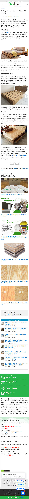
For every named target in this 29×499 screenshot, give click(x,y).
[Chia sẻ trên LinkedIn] (18, 163)
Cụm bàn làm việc (13, 406)
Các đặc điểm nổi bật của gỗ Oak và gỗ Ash (12, 194)
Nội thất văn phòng (13, 413)
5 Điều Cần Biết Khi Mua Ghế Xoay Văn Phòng (15, 335)
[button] (2, 4)
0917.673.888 (17, 426)
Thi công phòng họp (12, 409)
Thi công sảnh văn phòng (14, 411)
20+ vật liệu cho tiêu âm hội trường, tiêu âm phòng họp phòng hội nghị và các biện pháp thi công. (14, 238)
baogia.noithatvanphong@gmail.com (13, 432)
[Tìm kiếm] (27, 4)
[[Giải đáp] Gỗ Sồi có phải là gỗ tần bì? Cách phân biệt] (14, 293)
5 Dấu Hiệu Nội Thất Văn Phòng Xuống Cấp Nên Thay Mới (16, 323)
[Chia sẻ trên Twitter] (13, 163)
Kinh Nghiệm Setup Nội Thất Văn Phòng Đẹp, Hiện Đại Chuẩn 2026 (16, 341)
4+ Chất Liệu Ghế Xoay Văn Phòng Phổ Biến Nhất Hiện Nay (16, 358)
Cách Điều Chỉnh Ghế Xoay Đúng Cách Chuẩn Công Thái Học (15, 352)
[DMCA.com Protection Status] (5, 470)
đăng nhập (11, 315)
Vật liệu (3, 9)
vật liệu (8, 32)
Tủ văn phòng (11, 402)
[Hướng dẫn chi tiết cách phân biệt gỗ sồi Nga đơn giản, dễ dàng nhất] (14, 272)
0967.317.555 (15, 497)
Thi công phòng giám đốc (10, 408)
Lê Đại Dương (16, 16)
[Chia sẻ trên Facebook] (11, 163)
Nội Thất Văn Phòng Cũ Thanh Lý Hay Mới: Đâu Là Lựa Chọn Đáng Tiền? (15, 329)
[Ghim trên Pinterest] (16, 163)
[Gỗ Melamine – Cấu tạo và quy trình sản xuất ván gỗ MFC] (14, 250)
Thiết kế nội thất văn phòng (12, 404)
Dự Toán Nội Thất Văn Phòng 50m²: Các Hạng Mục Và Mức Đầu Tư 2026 (16, 364)
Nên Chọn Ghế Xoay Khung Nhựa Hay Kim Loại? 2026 (15, 346)
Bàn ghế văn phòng (9, 400)
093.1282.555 (4, 428)
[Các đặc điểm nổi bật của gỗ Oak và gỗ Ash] (14, 185)
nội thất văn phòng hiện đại (19, 155)
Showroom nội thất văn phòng (9, 399)
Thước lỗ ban (8, 415)
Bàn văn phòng (20, 400)
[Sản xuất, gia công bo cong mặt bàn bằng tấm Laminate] (14, 205)
